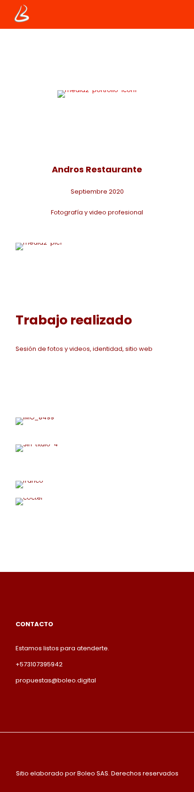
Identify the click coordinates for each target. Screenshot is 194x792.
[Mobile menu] (181, 14)
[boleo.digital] (22, 14)
